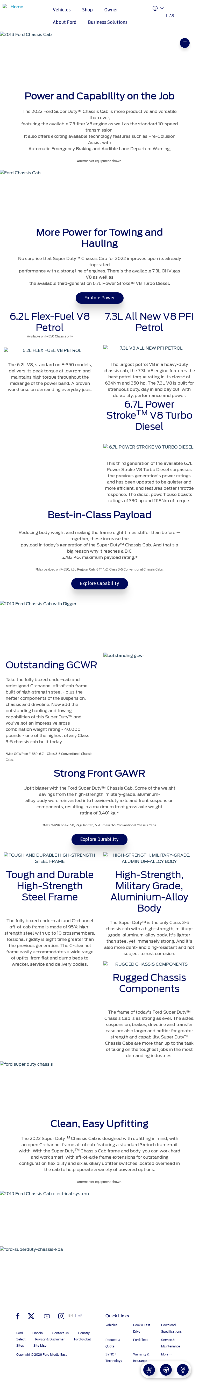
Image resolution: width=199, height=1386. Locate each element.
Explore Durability (99, 839)
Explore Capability (99, 583)
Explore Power (99, 298)
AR (171, 15)
